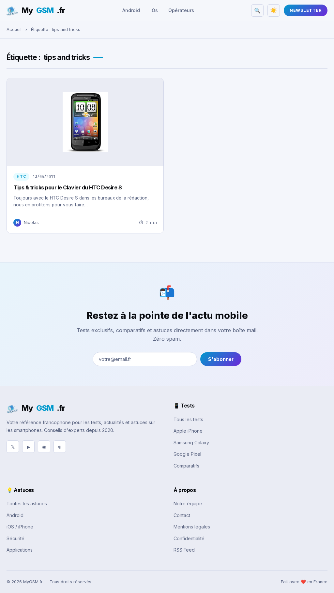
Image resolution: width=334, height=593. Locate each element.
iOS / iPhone (20, 526)
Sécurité (15, 538)
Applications (20, 550)
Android (131, 10)
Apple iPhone (188, 431)
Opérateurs (181, 10)
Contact (182, 515)
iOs (154, 10)
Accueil (14, 29)
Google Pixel (187, 454)
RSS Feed (184, 550)
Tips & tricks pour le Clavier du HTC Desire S (67, 187)
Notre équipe (188, 503)
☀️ (273, 10)
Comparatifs (186, 465)
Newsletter (306, 10)
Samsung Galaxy (191, 442)
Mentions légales (192, 526)
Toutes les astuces (27, 503)
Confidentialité (189, 538)
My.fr (43, 10)
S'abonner (221, 359)
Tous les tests (188, 419)
